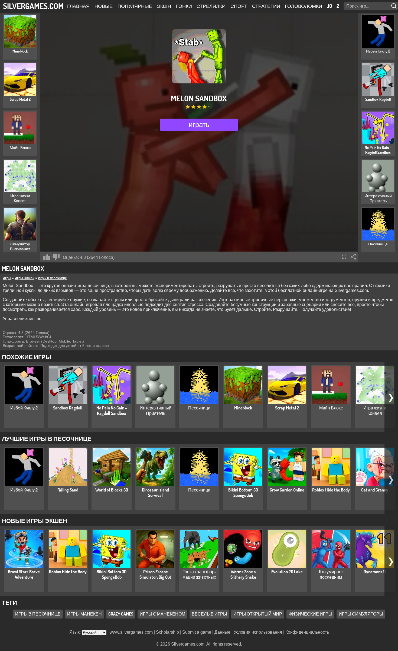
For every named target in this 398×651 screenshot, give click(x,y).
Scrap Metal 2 (287, 408)
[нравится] (46, 257)
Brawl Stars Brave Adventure (24, 574)
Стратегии (266, 6)
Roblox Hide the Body (331, 490)
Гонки (184, 6)
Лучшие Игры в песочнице (47, 438)
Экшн (164, 6)
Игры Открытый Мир (257, 614)
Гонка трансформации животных (199, 574)
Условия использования (258, 632)
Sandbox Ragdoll (67, 408)
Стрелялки (211, 6)
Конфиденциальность (307, 632)
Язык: (75, 632)
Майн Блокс (331, 408)
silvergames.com (33, 6)
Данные (222, 632)
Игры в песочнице (52, 278)
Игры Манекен (84, 614)
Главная (78, 6)
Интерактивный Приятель (155, 410)
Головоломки (303, 6)
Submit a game (196, 632)
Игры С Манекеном (162, 614)
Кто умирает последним (331, 574)
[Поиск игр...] (394, 6)
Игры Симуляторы (361, 614)
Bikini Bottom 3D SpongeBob (243, 492)
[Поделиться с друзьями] (353, 256)
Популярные (135, 6)
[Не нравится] (56, 257)
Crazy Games (120, 614)
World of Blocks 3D (111, 490)
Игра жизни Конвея (374, 410)
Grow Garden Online (287, 490)
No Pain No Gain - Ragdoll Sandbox (111, 410)
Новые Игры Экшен (34, 520)
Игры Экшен (24, 278)
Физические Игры (310, 614)
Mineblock (243, 408)
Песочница (199, 408)
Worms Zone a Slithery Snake (243, 574)
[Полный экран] (344, 256)
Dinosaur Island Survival (155, 492)
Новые (103, 6)
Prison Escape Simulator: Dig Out (155, 574)
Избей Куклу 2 (24, 408)
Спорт (238, 6)
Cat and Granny (374, 490)
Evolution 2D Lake (287, 571)
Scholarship (167, 632)
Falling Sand (67, 490)
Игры (7, 278)
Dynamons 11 (375, 571)
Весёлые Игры (209, 614)
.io (329, 6)
